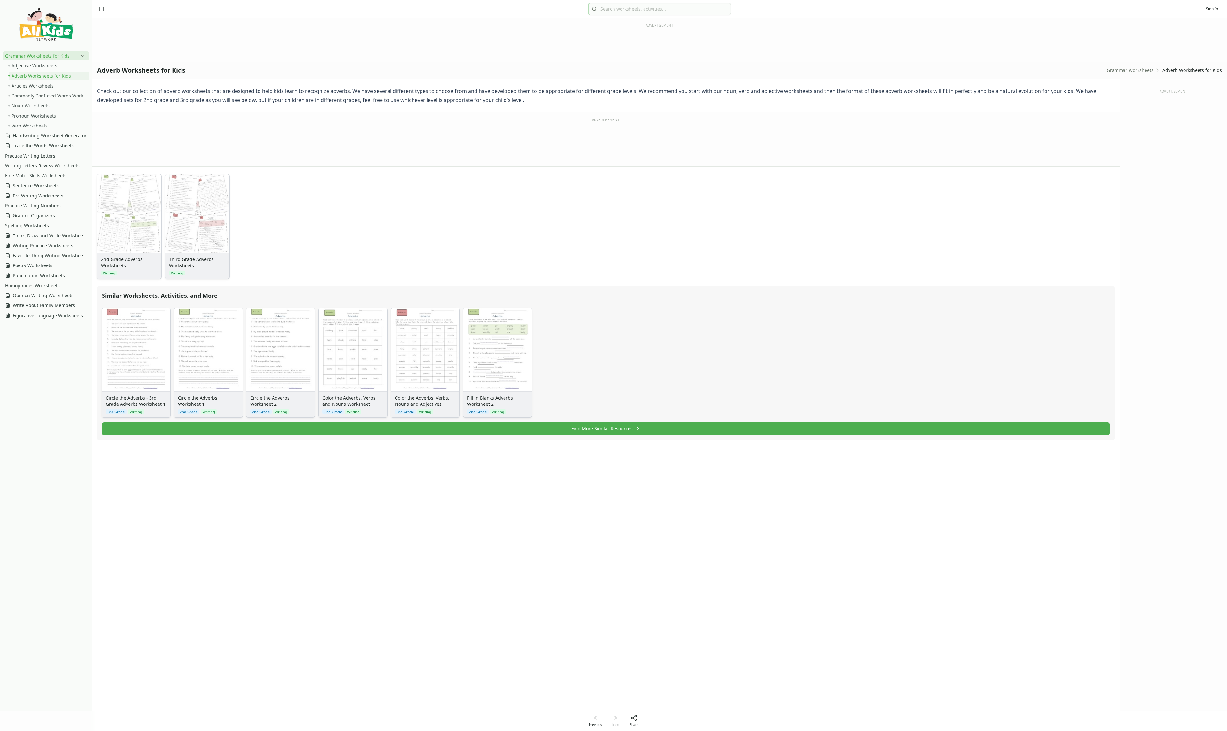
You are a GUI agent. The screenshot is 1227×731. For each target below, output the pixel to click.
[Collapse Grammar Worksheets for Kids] (81, 55)
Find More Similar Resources (602, 429)
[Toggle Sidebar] (91, 365)
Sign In (1212, 9)
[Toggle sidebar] (102, 9)
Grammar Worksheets (1130, 70)
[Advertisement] (606, 141)
